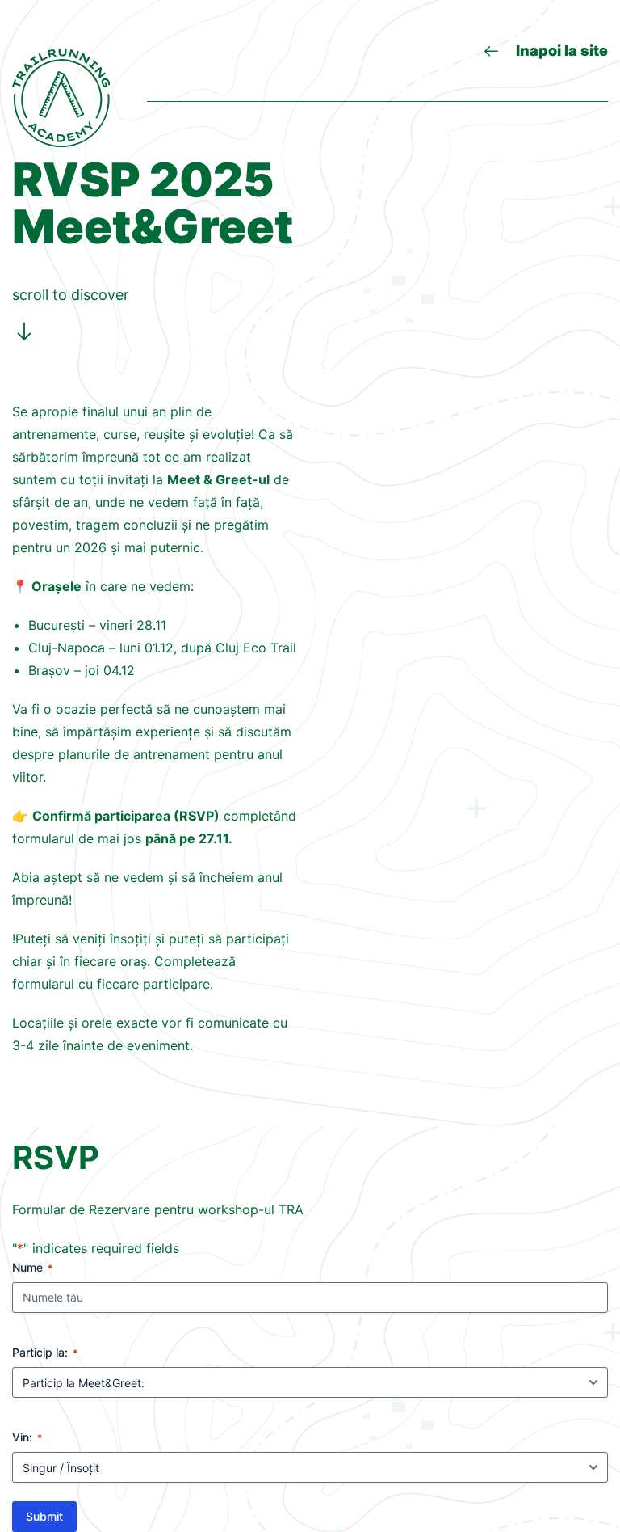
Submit (44, 1516)
